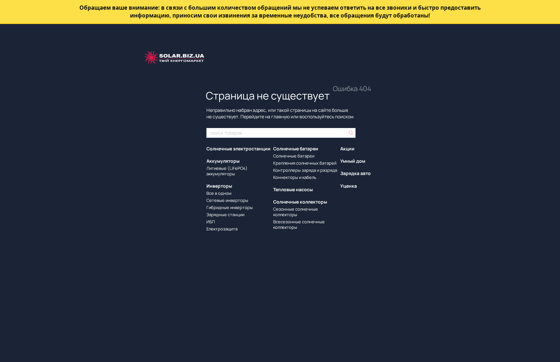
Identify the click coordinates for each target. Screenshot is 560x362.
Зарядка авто (355, 173)
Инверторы (219, 186)
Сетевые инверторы (227, 200)
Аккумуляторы (222, 161)
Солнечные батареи (295, 149)
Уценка (348, 186)
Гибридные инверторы (229, 207)
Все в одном (218, 193)
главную (280, 116)
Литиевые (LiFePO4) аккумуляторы (227, 171)
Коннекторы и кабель (294, 177)
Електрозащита (222, 229)
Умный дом (352, 161)
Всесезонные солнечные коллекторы (299, 224)
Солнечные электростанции (238, 149)
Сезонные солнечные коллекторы (295, 211)
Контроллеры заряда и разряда (305, 170)
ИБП (210, 222)
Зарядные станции (225, 214)
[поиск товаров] (350, 133)
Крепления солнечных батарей (304, 163)
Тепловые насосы (293, 189)
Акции (347, 149)
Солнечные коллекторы (300, 202)
